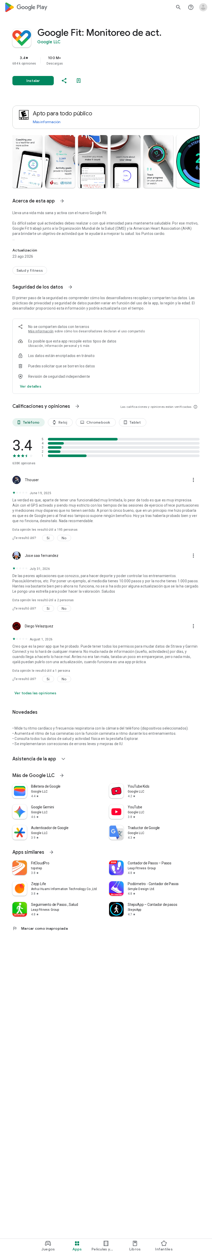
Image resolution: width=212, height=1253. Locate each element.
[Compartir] (64, 80)
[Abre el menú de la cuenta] (203, 7)
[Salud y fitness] (29, 270)
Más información (46, 122)
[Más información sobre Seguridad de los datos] (70, 287)
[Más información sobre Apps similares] (51, 852)
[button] (27, 161)
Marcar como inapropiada (40, 928)
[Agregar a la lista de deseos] (78, 80)
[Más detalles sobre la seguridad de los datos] (30, 386)
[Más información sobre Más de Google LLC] (62, 775)
